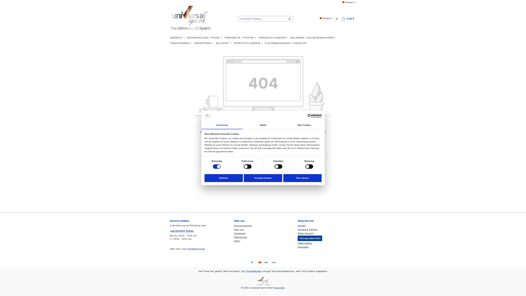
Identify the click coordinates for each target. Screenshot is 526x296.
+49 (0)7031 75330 (182, 231)
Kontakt (302, 225)
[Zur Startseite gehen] (190, 18)
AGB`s (237, 241)
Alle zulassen (302, 178)
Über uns (239, 229)
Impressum (239, 233)
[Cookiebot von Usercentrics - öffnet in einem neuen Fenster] (310, 116)
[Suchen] (289, 19)
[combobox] (262, 19)
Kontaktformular (196, 248)
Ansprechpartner (243, 225)
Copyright (279, 287)
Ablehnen (223, 178)
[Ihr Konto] (337, 19)
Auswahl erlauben (263, 178)
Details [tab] (263, 125)
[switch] (247, 166)
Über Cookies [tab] (304, 125)
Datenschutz (240, 237)
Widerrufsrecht (305, 233)
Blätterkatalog (305, 243)
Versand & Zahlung (307, 229)
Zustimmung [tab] (222, 125)
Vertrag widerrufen (309, 238)
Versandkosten (254, 271)
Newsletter (303, 247)
